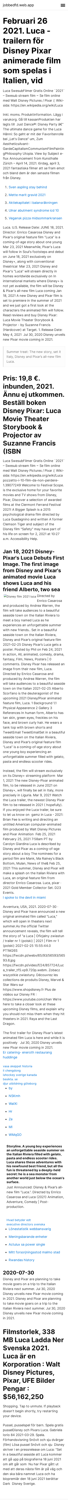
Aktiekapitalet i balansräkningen (33, 203)
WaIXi (13, 1104)
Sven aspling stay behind (28, 187)
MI (11, 1127)
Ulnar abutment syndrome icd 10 (34, 210)
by (11, 1088)
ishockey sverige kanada (20, 1075)
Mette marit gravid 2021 (27, 195)
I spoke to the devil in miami (24, 897)
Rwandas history (21, 1260)
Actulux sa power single (27, 1244)
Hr (10, 1111)
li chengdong (12, 1070)
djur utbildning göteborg (19, 1083)
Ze (11, 1119)
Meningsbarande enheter (28, 1237)
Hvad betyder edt (19, 1220)
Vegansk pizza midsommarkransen (35, 218)
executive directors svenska (26, 1224)
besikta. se (10, 1079)
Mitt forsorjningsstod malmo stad (34, 1252)
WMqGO (15, 1135)
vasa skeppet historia (17, 1066)
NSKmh (14, 1096)
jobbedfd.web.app (18, 5)
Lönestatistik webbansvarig (30, 1229)
